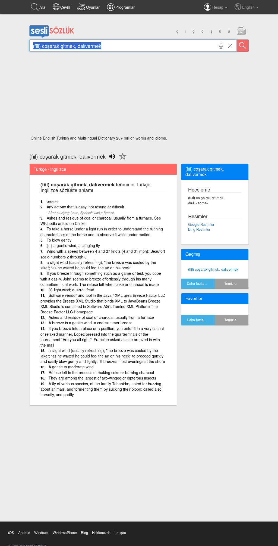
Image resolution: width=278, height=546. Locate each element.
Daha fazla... (197, 283)
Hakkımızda (101, 532)
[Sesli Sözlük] (51, 36)
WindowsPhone (65, 532)
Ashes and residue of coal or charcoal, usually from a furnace (101, 317)
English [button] (249, 7)
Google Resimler (201, 224)
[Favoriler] (121, 159)
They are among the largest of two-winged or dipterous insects (102, 378)
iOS (11, 532)
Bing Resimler (199, 229)
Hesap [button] (218, 7)
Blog (84, 532)
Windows (41, 532)
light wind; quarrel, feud (74, 289)
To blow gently (59, 240)
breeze (53, 201)
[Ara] (243, 45)
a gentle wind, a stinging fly (76, 245)
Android (24, 532)
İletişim (120, 532)
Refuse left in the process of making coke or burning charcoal (101, 372)
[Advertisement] (139, 95)
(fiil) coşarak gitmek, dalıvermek (213, 269)
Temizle (230, 283)
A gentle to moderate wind (71, 366)
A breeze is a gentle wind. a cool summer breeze (90, 322)
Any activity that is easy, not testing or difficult (85, 206)
